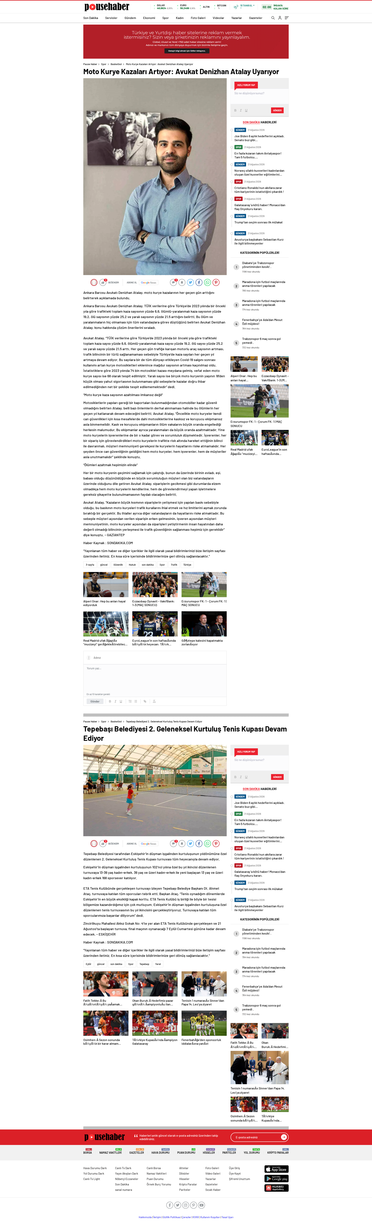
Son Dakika (90, 18)
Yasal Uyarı (227, 1217)
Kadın (180, 18)
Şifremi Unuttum (239, 1179)
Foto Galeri (198, 18)
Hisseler (209, 1151)
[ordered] (130, 701)
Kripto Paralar (278, 1151)
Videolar (218, 18)
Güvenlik (118, 564)
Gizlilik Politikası (171, 1217)
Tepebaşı (144, 964)
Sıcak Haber (213, 1189)
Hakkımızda (145, 1217)
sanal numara (123, 1189)
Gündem (130, 18)
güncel (104, 564)
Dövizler (184, 1173)
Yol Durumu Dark (93, 1173)
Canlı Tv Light (91, 1179)
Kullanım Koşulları (210, 1217)
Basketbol (116, 64)
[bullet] (135, 701)
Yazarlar (236, 18)
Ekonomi (149, 18)
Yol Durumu (252, 1151)
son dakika (148, 564)
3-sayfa (90, 564)
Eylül (88, 964)
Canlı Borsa (154, 1168)
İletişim (157, 1217)
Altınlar (184, 1168)
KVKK (196, 1217)
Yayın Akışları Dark (126, 1173)
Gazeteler (255, 18)
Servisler (111, 18)
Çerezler (186, 1217)
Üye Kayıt (235, 1173)
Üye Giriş (234, 1168)
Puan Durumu (186, 1151)
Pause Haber (90, 64)
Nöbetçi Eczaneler (126, 1179)
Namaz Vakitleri (110, 1151)
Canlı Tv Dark (123, 1168)
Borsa (87, 1151)
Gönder (95, 701)
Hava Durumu (161, 1151)
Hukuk (132, 564)
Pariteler (229, 1151)
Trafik (174, 564)
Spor (165, 18)
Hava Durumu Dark (95, 1168)
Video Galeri (212, 1173)
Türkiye (187, 564)
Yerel (158, 964)
